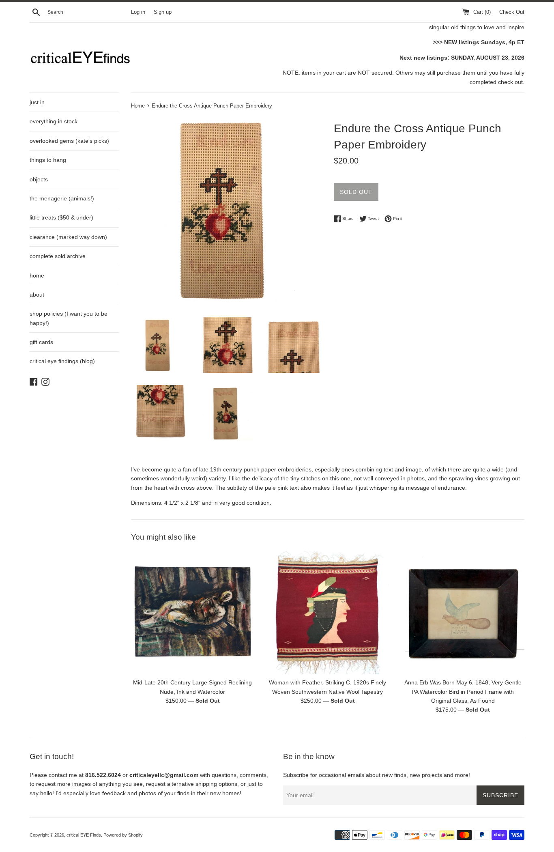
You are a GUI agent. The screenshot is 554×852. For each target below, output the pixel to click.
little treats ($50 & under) (61, 217)
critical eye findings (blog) (62, 361)
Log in (138, 12)
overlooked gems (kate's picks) (69, 141)
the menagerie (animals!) (62, 198)
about (37, 294)
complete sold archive (58, 256)
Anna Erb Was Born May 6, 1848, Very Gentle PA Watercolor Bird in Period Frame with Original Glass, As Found (463, 692)
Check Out (511, 12)
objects (39, 179)
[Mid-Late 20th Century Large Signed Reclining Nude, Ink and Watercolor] (192, 612)
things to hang (48, 160)
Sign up (163, 12)
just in (37, 102)
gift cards (41, 342)
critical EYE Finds (84, 835)
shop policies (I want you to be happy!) (68, 318)
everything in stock (53, 121)
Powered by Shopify (123, 835)
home (37, 275)
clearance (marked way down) (68, 237)
